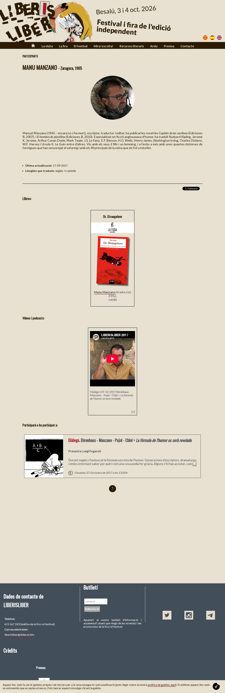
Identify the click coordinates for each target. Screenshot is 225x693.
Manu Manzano (105, 292)
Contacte (187, 46)
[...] (194, 464)
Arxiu (154, 46)
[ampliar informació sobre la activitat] (43, 476)
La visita (47, 46)
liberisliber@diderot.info (19, 634)
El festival (80, 46)
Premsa (169, 46)
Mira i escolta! (103, 46)
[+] (133, 411)
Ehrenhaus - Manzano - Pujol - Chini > (111, 395)
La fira (63, 46)
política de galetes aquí (162, 684)
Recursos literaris (132, 46)
